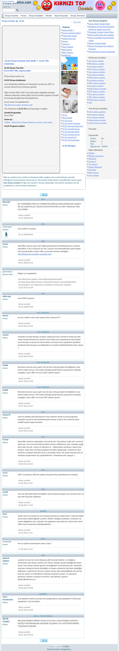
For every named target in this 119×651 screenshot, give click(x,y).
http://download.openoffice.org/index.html (34, 254)
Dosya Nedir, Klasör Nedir (99, 24)
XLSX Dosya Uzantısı (71, 123)
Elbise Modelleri (95, 167)
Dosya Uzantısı (8, 21)
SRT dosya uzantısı (97, 97)
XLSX (21, 21)
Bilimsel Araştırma (96, 156)
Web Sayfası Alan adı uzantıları (101, 35)
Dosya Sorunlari (78, 16)
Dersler (49, 16)
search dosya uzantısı (98, 123)
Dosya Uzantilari (36, 16)
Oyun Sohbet (67, 47)
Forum (23, 16)
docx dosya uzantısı (97, 72)
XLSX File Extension (70, 140)
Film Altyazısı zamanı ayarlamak (101, 52)
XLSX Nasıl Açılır (69, 137)
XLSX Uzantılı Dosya (71, 129)
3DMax (92, 153)
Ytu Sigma (93, 164)
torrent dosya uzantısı (97, 89)
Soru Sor (77, 22)
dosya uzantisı (56, 647)
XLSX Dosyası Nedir (70, 132)
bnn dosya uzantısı (96, 115)
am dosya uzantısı (96, 61)
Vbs (90, 103)
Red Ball (92, 170)
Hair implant (94, 175)
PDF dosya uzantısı (97, 91)
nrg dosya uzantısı (96, 80)
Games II (66, 44)
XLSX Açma (67, 121)
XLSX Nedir (67, 118)
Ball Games (67, 50)
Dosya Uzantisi (11, 16)
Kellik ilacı (66, 55)
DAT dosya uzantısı (97, 69)
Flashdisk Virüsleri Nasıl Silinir (101, 32)
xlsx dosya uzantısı (96, 75)
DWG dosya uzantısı (97, 100)
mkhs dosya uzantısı (97, 112)
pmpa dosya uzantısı (97, 120)
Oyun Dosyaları (61, 16)
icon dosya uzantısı (96, 117)
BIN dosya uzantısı (96, 64)
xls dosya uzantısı (96, 66)
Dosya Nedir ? (68, 30)
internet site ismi (69, 39)
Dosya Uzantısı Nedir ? (71, 33)
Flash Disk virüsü (69, 36)
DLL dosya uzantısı (96, 94)
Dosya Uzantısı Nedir (97, 43)
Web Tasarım (67, 53)
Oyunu (65, 41)
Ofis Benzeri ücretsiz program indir (18, 105)
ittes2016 (92, 159)
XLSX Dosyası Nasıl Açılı (72, 126)
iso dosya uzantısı (96, 86)
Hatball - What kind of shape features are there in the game (28, 122)
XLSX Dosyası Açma (70, 135)
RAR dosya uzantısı (97, 78)
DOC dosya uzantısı (97, 83)
